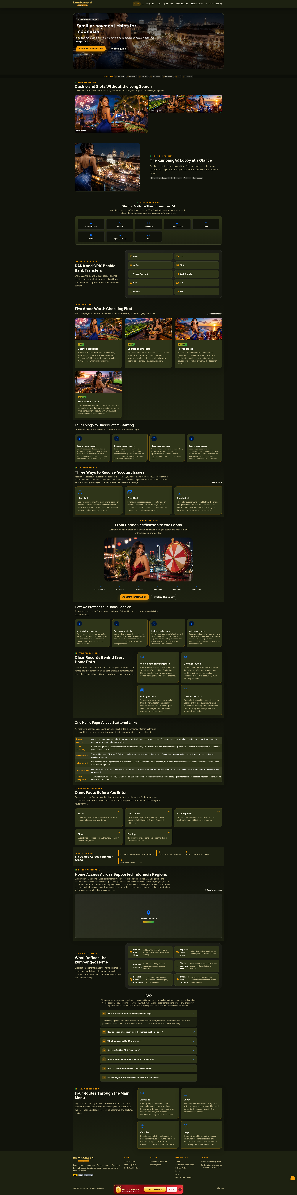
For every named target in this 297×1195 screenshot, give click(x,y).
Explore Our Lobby (164, 596)
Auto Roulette (182, 4)
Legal (177, 1171)
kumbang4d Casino (165, 4)
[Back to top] (293, 1178)
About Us (179, 1161)
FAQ (177, 1174)
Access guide (148, 4)
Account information (91, 48)
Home (136, 4)
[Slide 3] (152, 65)
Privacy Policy (181, 1168)
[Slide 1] (144, 65)
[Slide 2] (148, 65)
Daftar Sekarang (155, 1189)
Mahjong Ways (197, 4)
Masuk (172, 1189)
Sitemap (220, 1188)
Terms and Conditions (184, 1165)
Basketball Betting (214, 4)
